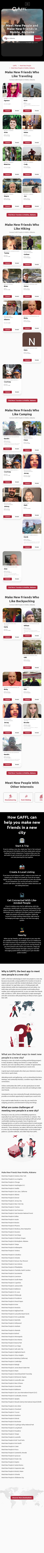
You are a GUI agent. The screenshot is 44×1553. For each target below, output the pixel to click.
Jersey (26, 473)
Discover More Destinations (22, 1498)
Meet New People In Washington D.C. (13, 1185)
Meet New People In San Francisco (12, 1210)
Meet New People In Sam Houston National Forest (17, 1213)
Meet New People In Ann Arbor (11, 1406)
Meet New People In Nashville (11, 1320)
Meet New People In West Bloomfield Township (17, 1374)
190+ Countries (16, 42)
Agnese (7, 100)
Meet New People (25, 65)
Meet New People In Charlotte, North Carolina (16, 1270)
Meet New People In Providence (12, 1298)
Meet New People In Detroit (10, 1418)
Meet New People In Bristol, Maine (12, 1471)
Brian (6, 286)
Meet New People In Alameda (11, 1330)
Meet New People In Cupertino (11, 1283)
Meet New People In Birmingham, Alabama (15, 1241)
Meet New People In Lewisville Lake (13, 1380)
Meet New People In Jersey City (12, 1201)
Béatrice (7, 164)
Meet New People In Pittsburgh (11, 1295)
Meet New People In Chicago (11, 1182)
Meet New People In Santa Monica (12, 1465)
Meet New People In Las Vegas (11, 1346)
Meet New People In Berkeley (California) (15, 1358)
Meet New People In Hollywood (11, 1323)
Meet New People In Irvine (10, 1304)
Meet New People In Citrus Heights (13, 1355)
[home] (19, 9)
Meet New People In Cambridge (11, 1361)
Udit (25, 657)
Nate (25, 350)
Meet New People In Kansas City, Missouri (15, 1261)
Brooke (26, 722)
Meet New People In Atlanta (10, 1194)
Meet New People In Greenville (11, 1386)
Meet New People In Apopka (10, 1399)
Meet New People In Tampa (10, 1244)
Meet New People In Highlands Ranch (13, 1352)
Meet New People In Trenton (11, 1207)
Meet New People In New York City (12, 1204)
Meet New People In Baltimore (11, 1289)
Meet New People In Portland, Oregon (14, 1238)
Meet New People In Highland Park (12, 1311)
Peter (26, 440)
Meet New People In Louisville (11, 1437)
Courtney (7, 382)
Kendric (6, 438)
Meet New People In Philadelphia (12, 1267)
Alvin (6, 132)
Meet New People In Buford (10, 1333)
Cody (26, 164)
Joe (25, 196)
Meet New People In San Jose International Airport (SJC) (19, 1392)
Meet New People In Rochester (11, 1421)
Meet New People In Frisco (10, 1449)
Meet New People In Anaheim (11, 1326)
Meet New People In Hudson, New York (14, 1176)
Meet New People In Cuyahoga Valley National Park (18, 1424)
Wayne (6, 196)
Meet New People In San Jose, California (14, 1191)
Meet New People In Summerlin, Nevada (14, 1452)
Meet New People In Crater (10, 1446)
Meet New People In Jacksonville (12, 1286)
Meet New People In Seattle (10, 1188)
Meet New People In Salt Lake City (12, 1349)
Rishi (25, 100)
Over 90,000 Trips (30, 42)
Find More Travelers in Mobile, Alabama (22, 215)
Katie (6, 627)
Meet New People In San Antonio (12, 1264)
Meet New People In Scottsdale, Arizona (14, 1395)
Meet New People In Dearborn (11, 1415)
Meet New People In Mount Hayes (12, 1301)
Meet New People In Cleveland (11, 1409)
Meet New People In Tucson (10, 1412)
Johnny (6, 506)
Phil (25, 689)
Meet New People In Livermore (11, 1276)
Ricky (26, 318)
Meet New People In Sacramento (12, 1273)
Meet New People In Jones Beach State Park (16, 1367)
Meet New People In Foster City (11, 1459)
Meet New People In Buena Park (12, 1343)
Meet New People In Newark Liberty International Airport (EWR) (21, 1402)
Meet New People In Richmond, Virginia (14, 1377)
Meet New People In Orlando (11, 1258)
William (26, 625)
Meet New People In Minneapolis (12, 1336)
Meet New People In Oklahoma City (13, 1477)
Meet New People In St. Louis (11, 1292)
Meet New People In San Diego (11, 1235)
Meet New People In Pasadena (11, 1431)
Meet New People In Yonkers (11, 1250)
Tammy (6, 253)
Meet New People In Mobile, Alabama (23, 68)
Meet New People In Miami (10, 1371)
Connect (7, 110)
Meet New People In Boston (10, 1222)
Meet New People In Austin (10, 1219)
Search (38, 38)
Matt (25, 505)
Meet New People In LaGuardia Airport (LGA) (15, 1314)
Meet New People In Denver (10, 1198)
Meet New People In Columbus (11, 1255)
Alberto (7, 319)
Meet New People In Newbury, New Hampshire (16, 1229)
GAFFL (15, 65)
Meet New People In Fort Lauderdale (13, 1317)
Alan (5, 569)
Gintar (26, 286)
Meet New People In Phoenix (11, 1226)
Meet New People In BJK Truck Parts (13, 1440)
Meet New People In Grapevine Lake (13, 1468)
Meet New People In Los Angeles (12, 1179)
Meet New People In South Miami (12, 1279)
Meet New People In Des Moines (12, 1340)
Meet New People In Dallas (10, 1216)
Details (17, 110)
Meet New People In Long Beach (12, 1428)
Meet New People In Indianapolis (12, 1247)
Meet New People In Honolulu (11, 1307)
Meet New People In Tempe (10, 1434)
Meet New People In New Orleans (12, 1383)
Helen (26, 132)
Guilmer (26, 254)
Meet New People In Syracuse (11, 1456)
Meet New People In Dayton (10, 1462)
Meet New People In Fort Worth (11, 1443)
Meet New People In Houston (11, 1232)
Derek (26, 537)
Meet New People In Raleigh (10, 1364)
